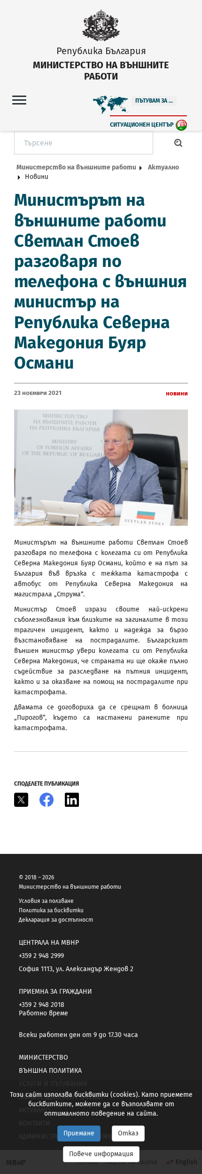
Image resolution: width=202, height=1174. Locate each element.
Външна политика (50, 1071)
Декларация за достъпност (56, 920)
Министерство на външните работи (76, 167)
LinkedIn (72, 800)
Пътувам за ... (154, 100)
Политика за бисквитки (51, 910)
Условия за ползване (46, 901)
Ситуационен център (142, 124)
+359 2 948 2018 (41, 1005)
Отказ (128, 1133)
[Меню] (19, 99)
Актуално (163, 167)
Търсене (178, 142)
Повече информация (101, 1154)
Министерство (43, 1057)
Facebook (46, 800)
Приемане (78, 1133)
